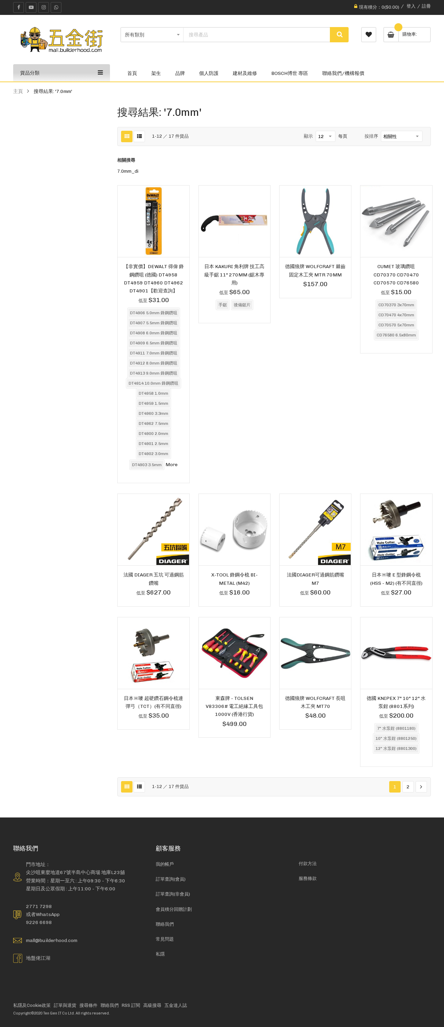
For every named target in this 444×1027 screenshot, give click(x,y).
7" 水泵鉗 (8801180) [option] (396, 728)
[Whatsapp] (56, 7)
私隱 (160, 954)
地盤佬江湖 (38, 958)
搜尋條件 (88, 1005)
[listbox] (153, 390)
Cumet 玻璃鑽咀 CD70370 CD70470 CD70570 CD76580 (396, 274)
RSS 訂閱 (131, 1005)
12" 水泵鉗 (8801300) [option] (396, 748)
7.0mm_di (127, 171)
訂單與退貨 (65, 1005)
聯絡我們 (165, 924)
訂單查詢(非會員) (173, 894)
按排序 (371, 136)
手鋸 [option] (223, 304)
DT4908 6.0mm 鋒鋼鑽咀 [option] (153, 333)
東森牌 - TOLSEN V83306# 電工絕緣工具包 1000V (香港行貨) (234, 706)
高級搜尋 (152, 1005)
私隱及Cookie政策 (32, 1005)
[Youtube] (31, 7)
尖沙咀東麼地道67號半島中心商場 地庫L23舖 (75, 872)
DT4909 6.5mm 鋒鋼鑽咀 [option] (153, 343)
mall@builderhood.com (51, 940)
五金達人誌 (175, 1005)
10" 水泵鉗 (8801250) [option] (396, 738)
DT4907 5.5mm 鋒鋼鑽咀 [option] (153, 322)
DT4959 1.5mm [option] (153, 403)
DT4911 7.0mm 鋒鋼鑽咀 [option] (153, 353)
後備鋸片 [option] (242, 304)
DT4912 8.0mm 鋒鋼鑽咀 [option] (153, 363)
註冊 (426, 6)
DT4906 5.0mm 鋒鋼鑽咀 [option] (153, 312)
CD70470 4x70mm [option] (396, 315)
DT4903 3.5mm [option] (147, 464)
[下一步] (421, 787)
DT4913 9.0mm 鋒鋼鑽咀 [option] (153, 373)
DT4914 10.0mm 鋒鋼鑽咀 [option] (153, 383)
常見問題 (165, 939)
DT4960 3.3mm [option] (153, 413)
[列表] (139, 136)
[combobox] (256, 35)
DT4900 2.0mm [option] (153, 433)
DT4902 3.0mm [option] (153, 453)
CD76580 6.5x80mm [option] (396, 335)
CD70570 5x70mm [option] (396, 325)
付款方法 (308, 863)
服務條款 (308, 878)
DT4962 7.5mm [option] (153, 423)
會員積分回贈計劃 (174, 909)
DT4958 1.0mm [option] (153, 393)
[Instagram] (43, 7)
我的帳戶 (165, 864)
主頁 (18, 91)
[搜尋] (339, 34)
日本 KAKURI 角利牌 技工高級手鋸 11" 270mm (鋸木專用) (234, 274)
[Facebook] (18, 7)
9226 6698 (39, 922)
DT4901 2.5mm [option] (153, 443)
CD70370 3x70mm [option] (396, 304)
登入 (411, 6)
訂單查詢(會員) (171, 879)
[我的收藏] (368, 34)
